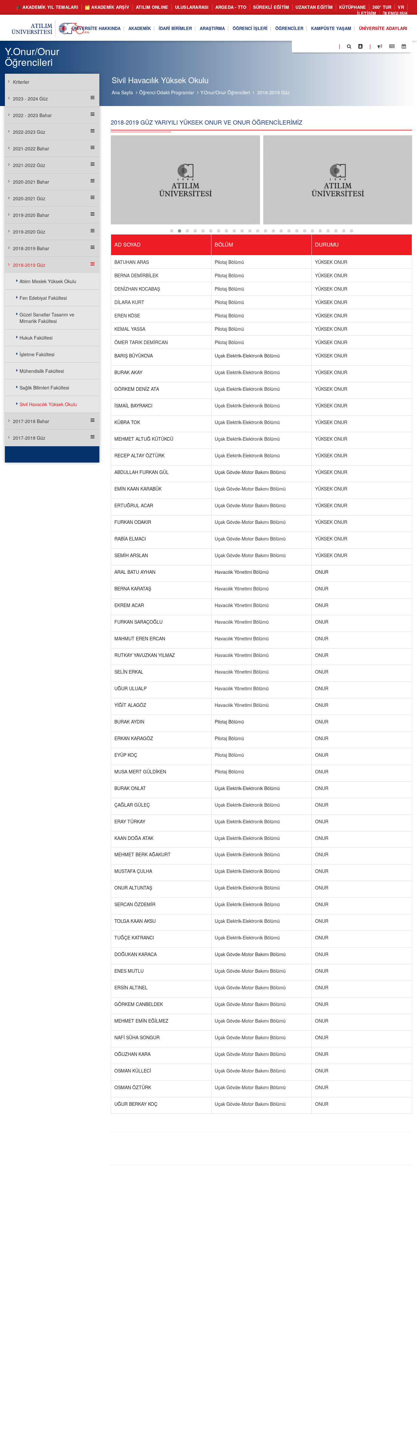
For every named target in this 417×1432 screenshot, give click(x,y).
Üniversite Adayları (383, 28)
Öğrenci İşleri (250, 28)
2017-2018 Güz (29, 437)
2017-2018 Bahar (31, 421)
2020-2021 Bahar (31, 181)
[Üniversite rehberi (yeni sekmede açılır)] (360, 46)
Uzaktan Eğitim (314, 7)
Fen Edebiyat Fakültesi (43, 298)
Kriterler (21, 82)
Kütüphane (352, 7)
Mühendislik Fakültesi (42, 371)
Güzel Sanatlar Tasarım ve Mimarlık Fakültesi (47, 317)
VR (401, 7)
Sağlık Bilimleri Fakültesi (44, 387)
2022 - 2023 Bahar (32, 115)
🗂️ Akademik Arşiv (107, 7)
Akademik (139, 28)
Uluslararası (192, 7)
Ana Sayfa (122, 92)
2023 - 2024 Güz (30, 98)
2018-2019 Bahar (31, 248)
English (396, 13)
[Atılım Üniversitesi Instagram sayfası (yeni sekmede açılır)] (322, 46)
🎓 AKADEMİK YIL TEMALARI (47, 7)
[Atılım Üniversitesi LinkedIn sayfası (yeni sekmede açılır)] (314, 46)
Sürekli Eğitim (271, 7)
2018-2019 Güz (273, 92)
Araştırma (212, 28)
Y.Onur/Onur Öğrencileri (225, 92)
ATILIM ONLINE (152, 7)
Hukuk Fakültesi (36, 337)
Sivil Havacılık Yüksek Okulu (48, 404)
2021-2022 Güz (29, 165)
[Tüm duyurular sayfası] (380, 46)
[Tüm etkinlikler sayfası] (404, 46)
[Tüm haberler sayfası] (391, 46)
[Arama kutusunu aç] (349, 46)
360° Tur (381, 7)
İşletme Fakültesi (37, 354)
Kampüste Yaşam (331, 28)
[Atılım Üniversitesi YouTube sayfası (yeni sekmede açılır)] (331, 46)
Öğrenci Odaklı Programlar (166, 92)
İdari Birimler (175, 28)
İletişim (366, 13)
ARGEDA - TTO (231, 7)
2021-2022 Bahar (31, 148)
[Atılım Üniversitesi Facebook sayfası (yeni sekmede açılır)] (298, 46)
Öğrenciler (289, 28)
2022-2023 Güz (29, 132)
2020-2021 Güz (29, 198)
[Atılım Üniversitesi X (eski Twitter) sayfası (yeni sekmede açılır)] (307, 46)
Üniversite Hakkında (96, 28)
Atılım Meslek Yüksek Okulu (48, 281)
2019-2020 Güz (29, 231)
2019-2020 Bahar (31, 215)
